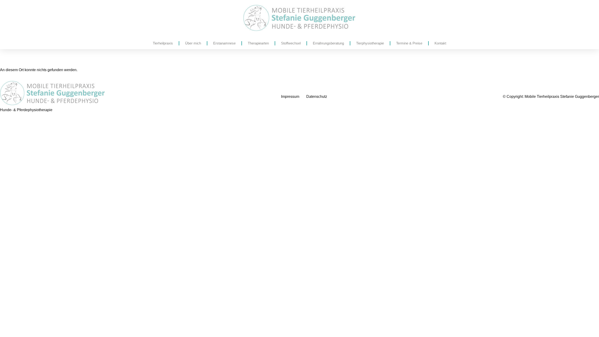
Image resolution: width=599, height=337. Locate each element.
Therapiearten (258, 43)
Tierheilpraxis (163, 43)
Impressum (290, 97)
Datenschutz (316, 97)
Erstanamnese (224, 43)
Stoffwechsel (291, 43)
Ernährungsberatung (328, 43)
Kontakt (440, 43)
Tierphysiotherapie (370, 43)
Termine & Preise (409, 43)
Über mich (193, 43)
